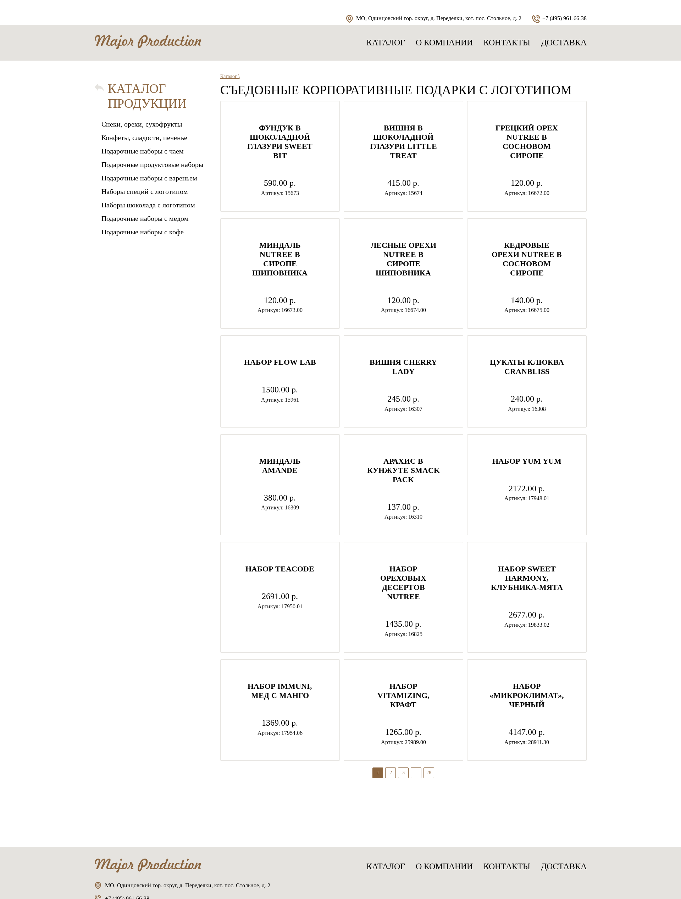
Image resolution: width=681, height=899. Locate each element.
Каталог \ (230, 76)
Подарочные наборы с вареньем (149, 178)
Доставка (564, 42)
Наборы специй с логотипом (144, 191)
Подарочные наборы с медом (145, 218)
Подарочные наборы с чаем (142, 151)
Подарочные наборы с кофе (142, 232)
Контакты (506, 42)
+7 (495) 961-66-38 (564, 18)
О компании (444, 42)
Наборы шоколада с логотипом (148, 205)
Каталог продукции (147, 96)
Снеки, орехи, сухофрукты (141, 124)
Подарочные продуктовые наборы (152, 164)
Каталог (385, 42)
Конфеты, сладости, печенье (144, 137)
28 (428, 772)
